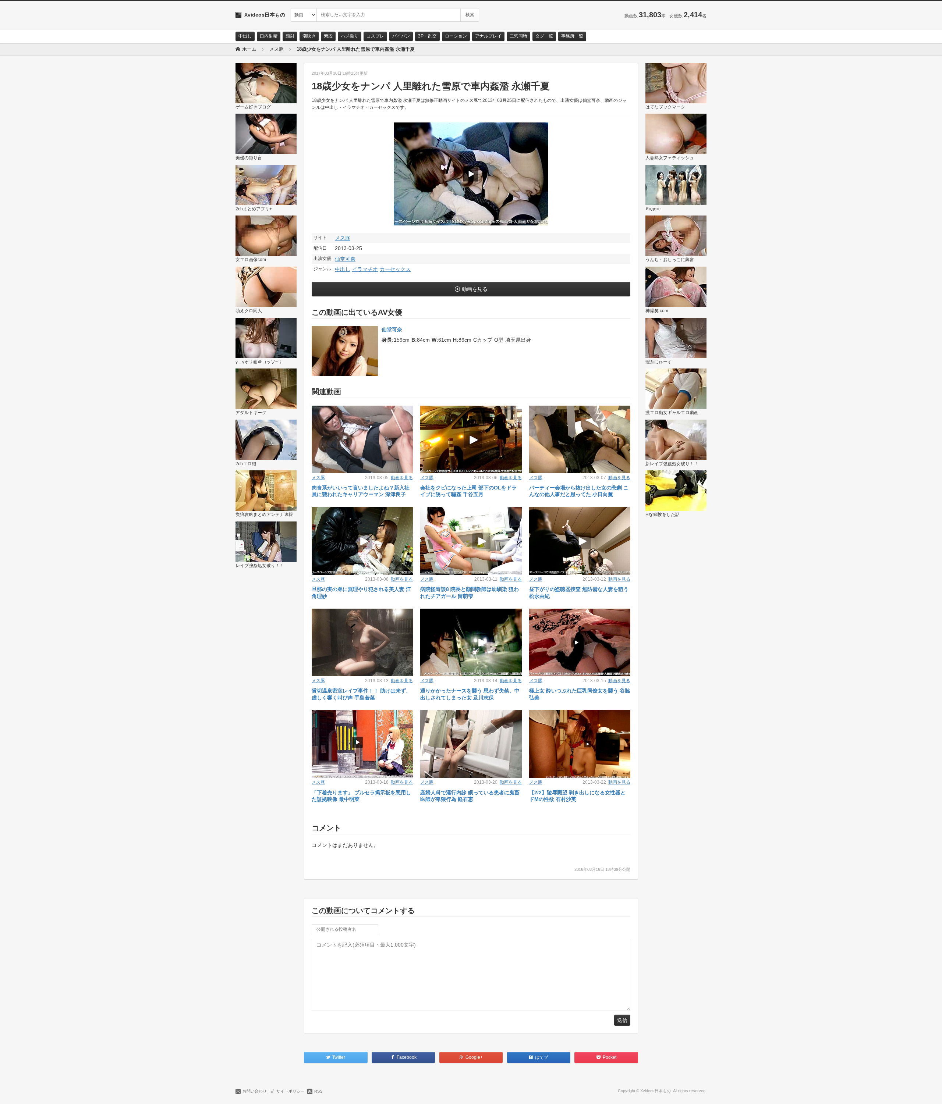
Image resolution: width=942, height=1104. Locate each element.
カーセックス (395, 269)
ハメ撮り (349, 36)
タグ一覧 (544, 36)
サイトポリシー (290, 1091)
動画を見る (475, 289)
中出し (245, 36)
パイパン (401, 36)
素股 (328, 36)
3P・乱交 (427, 36)
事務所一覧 (572, 36)
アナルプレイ (488, 36)
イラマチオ (365, 269)
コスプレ (375, 36)
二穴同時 (518, 36)
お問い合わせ (254, 1091)
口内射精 (268, 36)
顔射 (290, 36)
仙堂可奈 (345, 259)
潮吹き (309, 36)
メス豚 (342, 238)
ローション (456, 36)
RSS (318, 1091)
